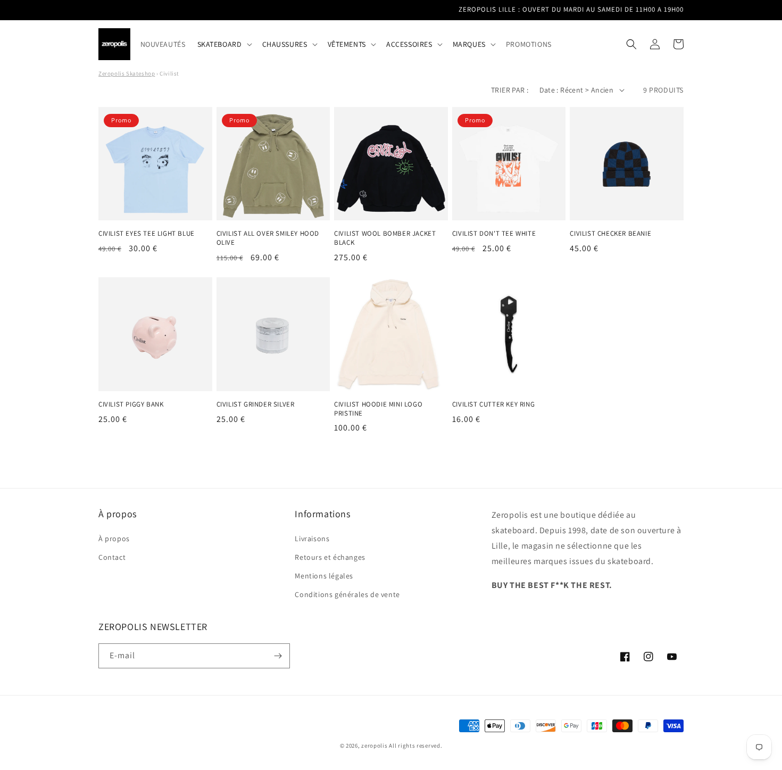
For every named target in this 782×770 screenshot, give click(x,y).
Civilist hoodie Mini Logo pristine (378, 409)
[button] (224, 44)
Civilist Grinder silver (256, 404)
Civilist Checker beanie (610, 233)
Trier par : (509, 90)
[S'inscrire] (277, 655)
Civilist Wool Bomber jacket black (385, 238)
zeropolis (374, 745)
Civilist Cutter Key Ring (493, 404)
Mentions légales (324, 576)
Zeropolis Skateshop (126, 73)
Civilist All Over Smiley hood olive (268, 238)
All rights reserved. (415, 745)
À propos (114, 538)
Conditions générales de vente (347, 594)
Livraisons (312, 538)
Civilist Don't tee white (494, 233)
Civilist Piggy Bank (130, 404)
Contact (112, 557)
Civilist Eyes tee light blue (146, 233)
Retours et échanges (330, 557)
